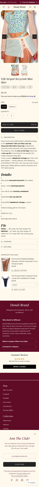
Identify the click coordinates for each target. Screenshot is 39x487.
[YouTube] (27, 480)
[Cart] (34, 6)
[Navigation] (3, 6)
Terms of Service (17, 476)
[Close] (35, 434)
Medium (12, 107)
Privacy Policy (22, 474)
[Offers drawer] (8, 6)
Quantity (5, 111)
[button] (4, 36)
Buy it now (19, 130)
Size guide (35, 102)
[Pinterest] (22, 480)
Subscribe (19, 464)
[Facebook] (11, 480)
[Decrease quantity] (3, 115)
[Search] (30, 6)
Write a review (19, 367)
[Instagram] (16, 480)
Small (4, 107)
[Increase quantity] (11, 115)
